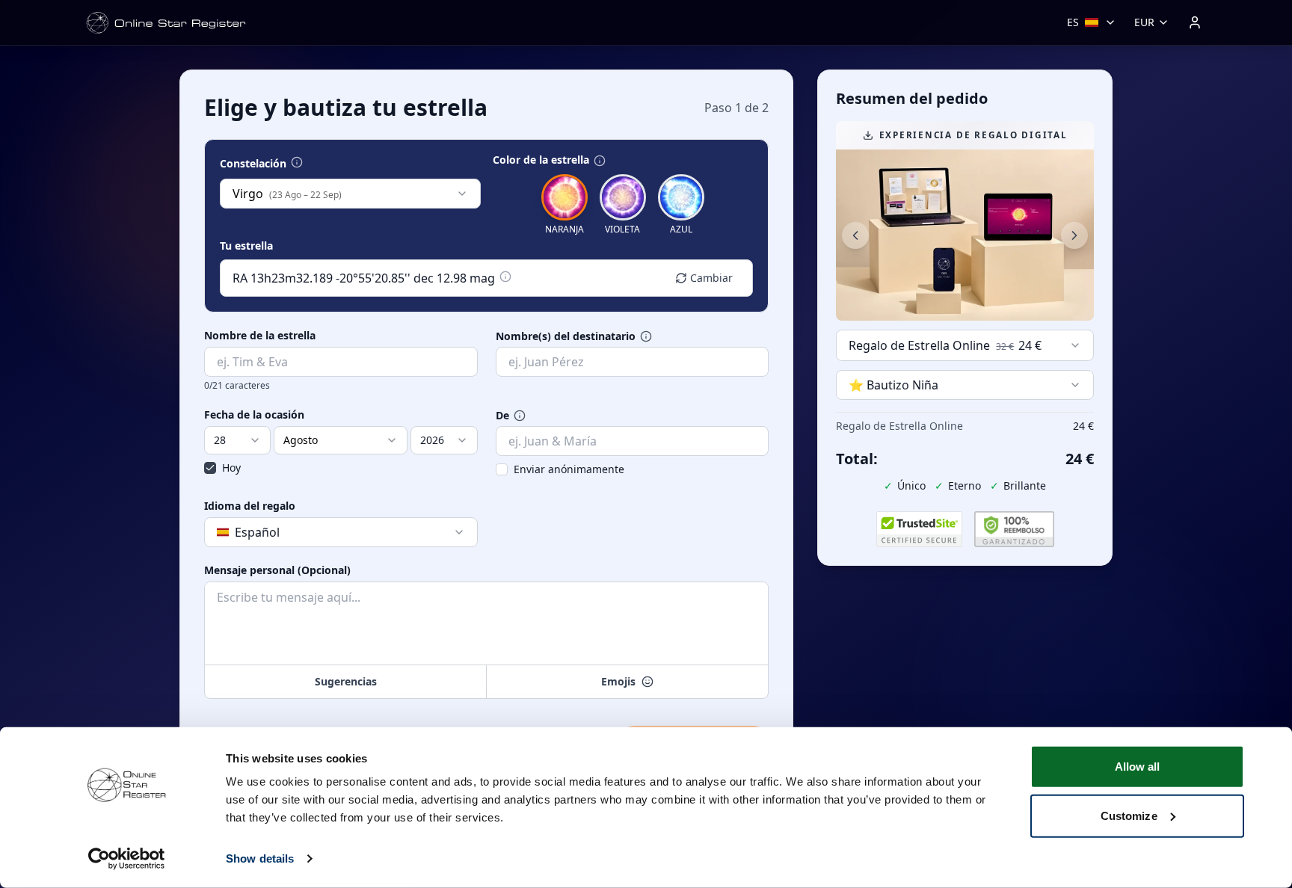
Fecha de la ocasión (254, 415)
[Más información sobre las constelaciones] (297, 162)
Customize (1129, 815)
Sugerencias (346, 681)
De (502, 415)
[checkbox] (210, 468)
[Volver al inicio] (166, 23)
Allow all (1137, 766)
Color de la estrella (541, 160)
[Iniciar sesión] (1194, 22)
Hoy (231, 467)
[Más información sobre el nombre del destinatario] (646, 336)
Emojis (618, 681)
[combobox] (350, 194)
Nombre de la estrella (260, 335)
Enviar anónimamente (569, 469)
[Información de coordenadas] (505, 277)
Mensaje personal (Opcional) (277, 570)
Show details (260, 858)
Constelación (253, 163)
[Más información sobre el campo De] (520, 416)
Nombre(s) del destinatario (566, 336)
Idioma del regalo (249, 506)
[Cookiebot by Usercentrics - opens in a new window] (126, 859)
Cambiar (711, 278)
